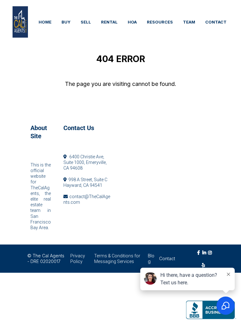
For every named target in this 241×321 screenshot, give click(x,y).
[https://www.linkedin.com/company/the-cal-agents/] (205, 255)
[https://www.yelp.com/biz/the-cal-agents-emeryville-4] (205, 265)
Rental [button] (109, 21)
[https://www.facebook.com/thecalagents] (199, 255)
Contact (167, 258)
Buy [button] (66, 21)
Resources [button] (160, 21)
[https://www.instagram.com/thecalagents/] (211, 255)
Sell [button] (86, 21)
